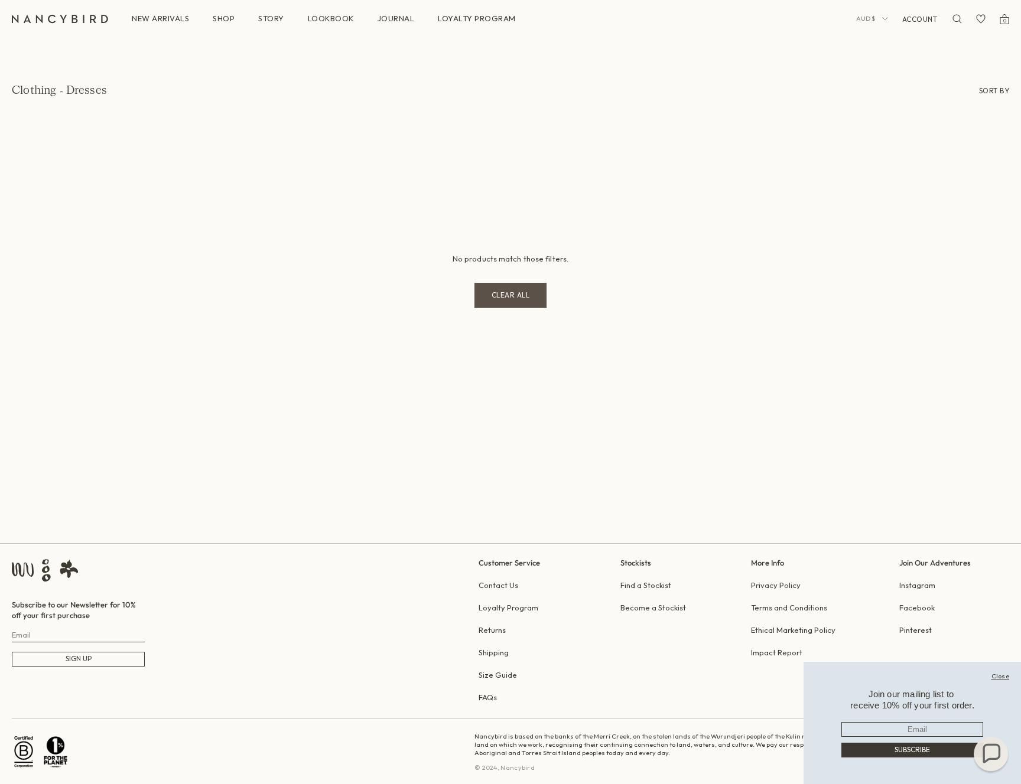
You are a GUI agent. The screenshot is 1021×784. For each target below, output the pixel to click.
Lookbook (331, 18)
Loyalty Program (508, 607)
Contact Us (498, 585)
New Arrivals (160, 18)
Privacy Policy (776, 585)
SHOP (224, 18)
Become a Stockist (653, 607)
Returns (492, 630)
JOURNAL (396, 18)
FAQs (488, 697)
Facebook (917, 607)
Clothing (34, 90)
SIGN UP (79, 658)
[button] (991, 754)
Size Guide (498, 675)
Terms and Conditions (789, 607)
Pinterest (915, 630)
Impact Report (776, 652)
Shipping (494, 652)
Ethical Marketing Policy (793, 630)
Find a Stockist (645, 585)
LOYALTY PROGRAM (477, 18)
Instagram (917, 585)
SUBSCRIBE (912, 749)
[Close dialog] (1001, 676)
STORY (271, 18)
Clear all (511, 294)
